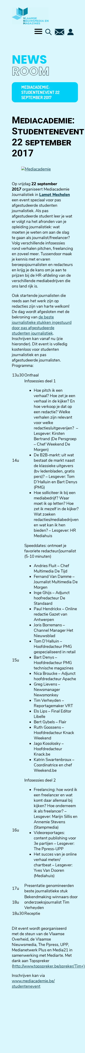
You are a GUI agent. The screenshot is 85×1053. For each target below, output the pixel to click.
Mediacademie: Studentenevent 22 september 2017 (40, 92)
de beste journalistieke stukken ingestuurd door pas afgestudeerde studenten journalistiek (42, 325)
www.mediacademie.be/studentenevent (33, 983)
